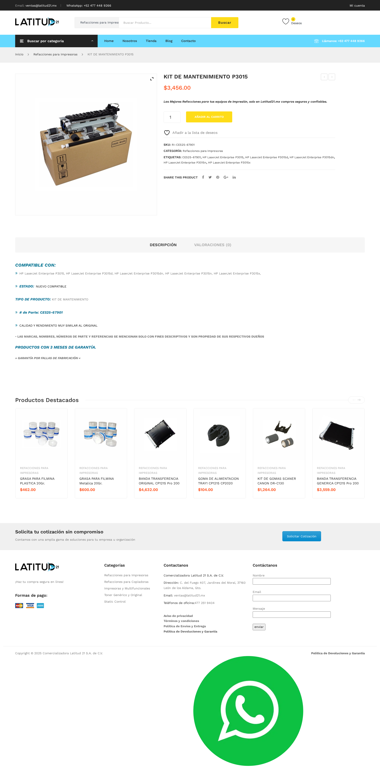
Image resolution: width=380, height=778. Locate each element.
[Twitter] (210, 177)
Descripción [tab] (163, 244)
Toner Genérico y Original (123, 595)
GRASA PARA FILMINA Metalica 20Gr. (96, 481)
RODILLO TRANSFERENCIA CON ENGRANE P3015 (332, 77)
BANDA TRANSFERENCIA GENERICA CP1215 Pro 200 (338, 481)
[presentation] (354, 400)
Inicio (19, 54)
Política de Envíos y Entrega (185, 626)
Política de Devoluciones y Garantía (190, 631)
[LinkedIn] (234, 177)
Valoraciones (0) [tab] (212, 244)
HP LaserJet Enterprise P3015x (229, 162)
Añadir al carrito (209, 116)
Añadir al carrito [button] (35, 497)
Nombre (259, 575)
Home (109, 41)
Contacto (188, 41)
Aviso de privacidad (178, 616)
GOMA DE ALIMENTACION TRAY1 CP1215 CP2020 (218, 481)
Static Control (115, 601)
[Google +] (226, 177)
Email (257, 592)
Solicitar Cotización (301, 536)
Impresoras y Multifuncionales (127, 588)
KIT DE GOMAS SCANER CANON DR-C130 (277, 481)
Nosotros (129, 41)
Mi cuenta (357, 5)
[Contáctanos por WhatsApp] (248, 710)
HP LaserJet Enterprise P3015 (223, 157)
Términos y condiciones (181, 621)
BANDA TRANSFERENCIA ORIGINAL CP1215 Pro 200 (159, 481)
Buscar (224, 22)
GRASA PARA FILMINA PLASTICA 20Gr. (37, 481)
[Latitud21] (37, 21)
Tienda (151, 41)
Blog (168, 41)
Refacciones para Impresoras (55, 54)
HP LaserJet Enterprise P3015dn (312, 157)
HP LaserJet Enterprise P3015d (266, 157)
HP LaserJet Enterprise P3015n (185, 162)
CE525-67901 (191, 157)
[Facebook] (203, 177)
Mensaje (259, 608)
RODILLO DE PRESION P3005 (324, 77)
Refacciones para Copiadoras (126, 582)
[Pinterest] (217, 177)
